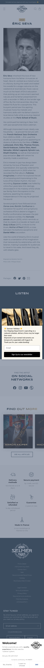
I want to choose (22, 665)
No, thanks (7, 665)
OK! (36, 665)
